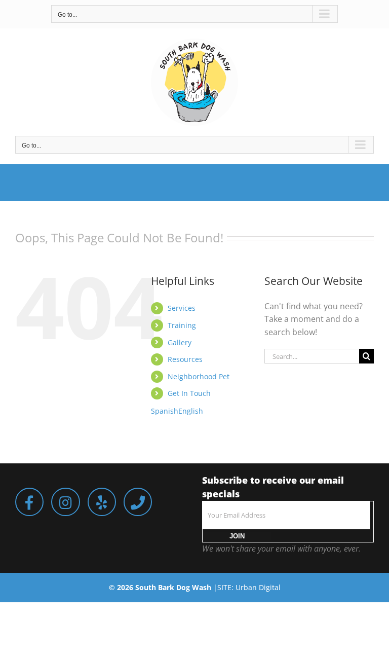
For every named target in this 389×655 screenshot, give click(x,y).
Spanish (164, 411)
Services (182, 308)
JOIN (237, 536)
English (190, 411)
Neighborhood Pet (198, 376)
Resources (185, 359)
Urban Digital (258, 587)
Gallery (179, 342)
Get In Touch (189, 393)
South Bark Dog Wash (173, 587)
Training (182, 325)
